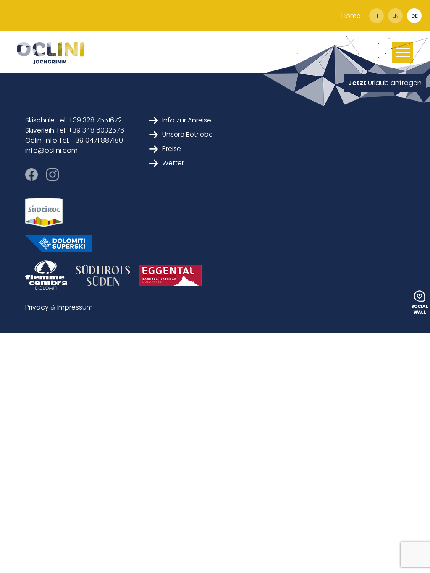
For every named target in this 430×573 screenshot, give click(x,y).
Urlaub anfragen (385, 83)
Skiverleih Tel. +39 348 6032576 (74, 130)
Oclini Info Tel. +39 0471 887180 (74, 140)
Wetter (173, 163)
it (377, 15)
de (414, 15)
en (395, 15)
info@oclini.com (51, 150)
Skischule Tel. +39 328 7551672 (73, 120)
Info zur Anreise (186, 120)
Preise (171, 149)
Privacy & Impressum (59, 307)
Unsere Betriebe (187, 134)
